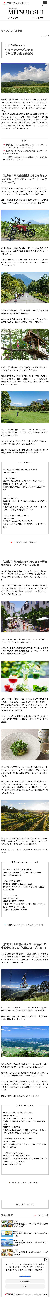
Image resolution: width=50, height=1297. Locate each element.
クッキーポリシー (25, 1276)
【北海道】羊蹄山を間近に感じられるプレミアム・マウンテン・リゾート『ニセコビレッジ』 (25, 145)
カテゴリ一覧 (42, 1215)
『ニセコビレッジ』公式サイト (25, 542)
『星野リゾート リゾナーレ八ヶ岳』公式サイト (25, 925)
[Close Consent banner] (46, 1259)
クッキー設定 (25, 1281)
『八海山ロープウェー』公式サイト (25, 1182)
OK (25, 1286)
